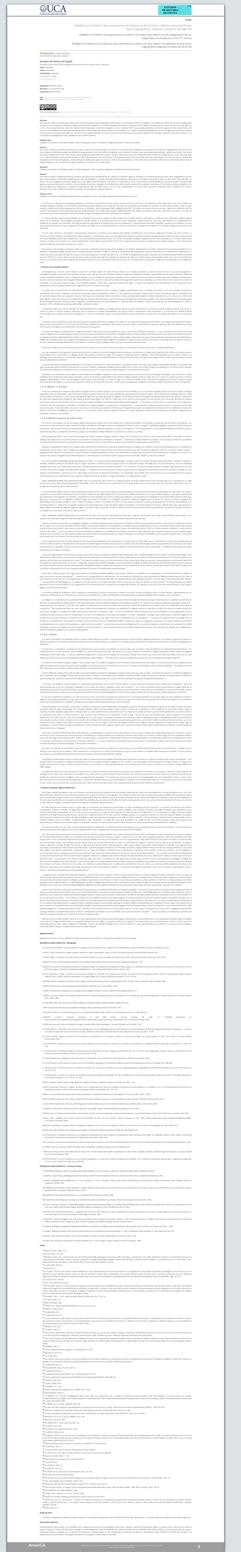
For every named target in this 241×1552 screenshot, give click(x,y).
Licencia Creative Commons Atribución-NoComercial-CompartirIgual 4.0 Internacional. (95, 112)
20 (123, 466)
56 (72, 750)
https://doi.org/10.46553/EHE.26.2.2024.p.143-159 (64, 99)
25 (181, 491)
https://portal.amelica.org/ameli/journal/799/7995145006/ (68, 97)
